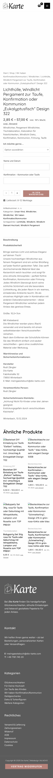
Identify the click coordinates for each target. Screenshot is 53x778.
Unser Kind (19, 211)
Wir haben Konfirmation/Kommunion (23, 692)
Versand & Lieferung (14, 724)
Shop (12, 73)
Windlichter (34, 76)
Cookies (8, 745)
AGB (6, 735)
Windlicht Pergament (30, 225)
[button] (26, 766)
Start (5, 73)
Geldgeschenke (12, 696)
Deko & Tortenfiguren (15, 699)
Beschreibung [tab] (10, 239)
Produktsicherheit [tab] (12, 245)
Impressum (10, 738)
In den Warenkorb (36, 193)
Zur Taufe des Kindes (15, 689)
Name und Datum (12, 161)
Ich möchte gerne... (13, 144)
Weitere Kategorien (14, 703)
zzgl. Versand (10, 123)
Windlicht (31, 222)
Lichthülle (21, 222)
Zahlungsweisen (12, 728)
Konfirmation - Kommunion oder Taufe (22, 174)
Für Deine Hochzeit (14, 686)
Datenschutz (11, 742)
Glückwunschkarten (14, 682)
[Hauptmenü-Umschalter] (47, 6)
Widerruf (8, 731)
